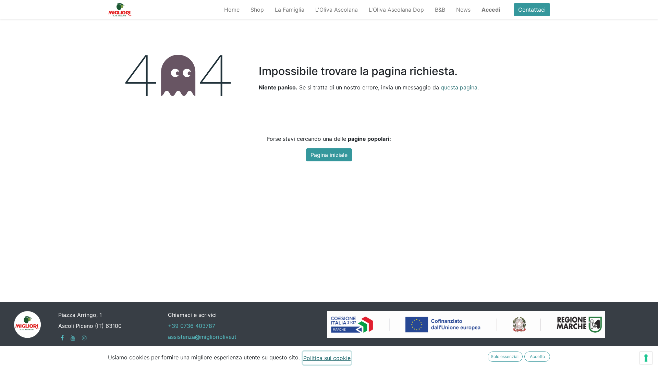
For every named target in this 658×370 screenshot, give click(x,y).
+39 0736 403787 (191, 325)
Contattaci (532, 9)
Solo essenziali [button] (505, 356)
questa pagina (459, 87)
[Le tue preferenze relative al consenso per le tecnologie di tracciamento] (646, 358)
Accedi (491, 9)
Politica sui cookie (327, 358)
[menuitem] (232, 9)
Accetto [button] (537, 356)
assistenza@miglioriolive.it (202, 336)
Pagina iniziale (329, 154)
